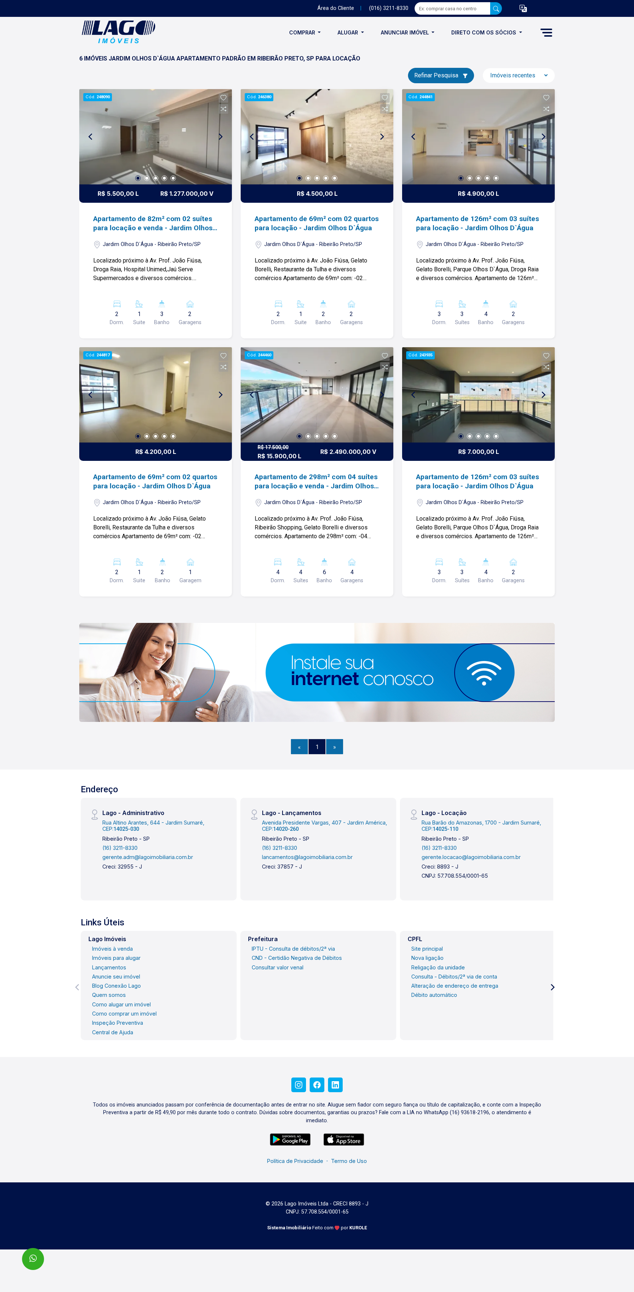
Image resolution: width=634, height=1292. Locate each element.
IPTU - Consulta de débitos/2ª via (293, 949)
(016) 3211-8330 (388, 8)
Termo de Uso (349, 1161)
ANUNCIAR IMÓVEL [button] (405, 32)
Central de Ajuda (112, 1032)
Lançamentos (109, 967)
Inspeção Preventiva (117, 1023)
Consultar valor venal (277, 967)
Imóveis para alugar (116, 958)
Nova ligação (427, 958)
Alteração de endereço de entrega (454, 986)
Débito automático (434, 995)
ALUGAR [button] (349, 32)
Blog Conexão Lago (116, 986)
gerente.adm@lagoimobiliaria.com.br (147, 857)
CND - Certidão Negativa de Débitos (297, 958)
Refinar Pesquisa (437, 75)
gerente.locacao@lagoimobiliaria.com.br (471, 857)
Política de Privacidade (295, 1161)
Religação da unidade (438, 967)
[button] (523, 8)
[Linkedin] (335, 1085)
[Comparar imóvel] (223, 109)
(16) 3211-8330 (120, 848)
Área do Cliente (335, 8)
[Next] (220, 137)
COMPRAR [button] (303, 32)
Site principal (427, 949)
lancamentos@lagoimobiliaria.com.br (307, 857)
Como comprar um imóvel (124, 1013)
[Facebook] (317, 1085)
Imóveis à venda (112, 949)
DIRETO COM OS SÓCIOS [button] (484, 32)
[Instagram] (298, 1085)
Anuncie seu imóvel (116, 976)
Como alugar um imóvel (121, 1004)
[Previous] (91, 137)
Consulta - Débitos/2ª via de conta (454, 976)
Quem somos (109, 995)
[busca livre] (496, 8)
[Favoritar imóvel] (223, 98)
